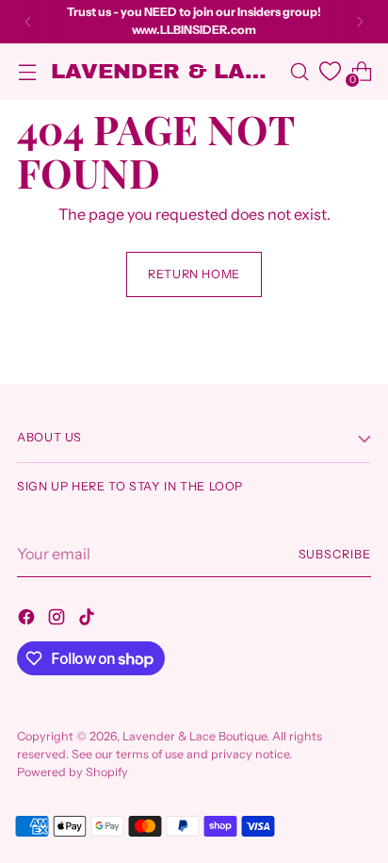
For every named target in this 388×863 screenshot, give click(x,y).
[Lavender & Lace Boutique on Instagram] (58, 619)
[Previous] (28, 21)
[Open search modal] (299, 71)
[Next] (359, 21)
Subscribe (335, 554)
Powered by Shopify (72, 772)
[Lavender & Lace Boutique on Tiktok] (88, 619)
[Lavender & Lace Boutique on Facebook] (28, 619)
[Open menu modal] (27, 71)
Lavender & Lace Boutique (194, 736)
